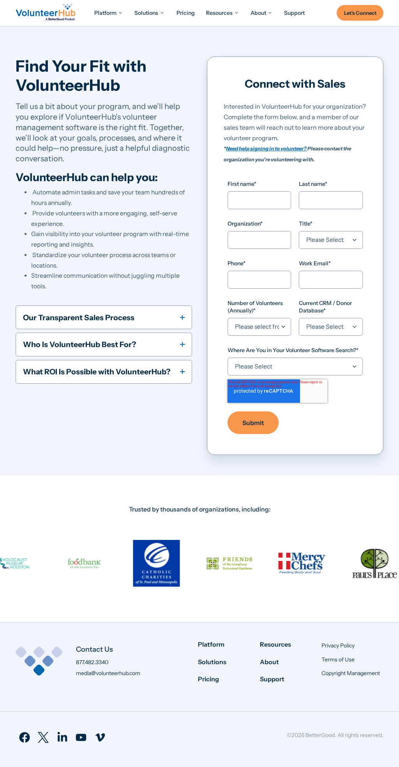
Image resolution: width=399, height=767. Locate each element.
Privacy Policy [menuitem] (338, 645)
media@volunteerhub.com (108, 673)
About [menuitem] (269, 662)
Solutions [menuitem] (212, 662)
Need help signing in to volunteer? (266, 148)
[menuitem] (108, 13)
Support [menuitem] (272, 679)
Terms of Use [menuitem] (338, 659)
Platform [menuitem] (211, 644)
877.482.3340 (92, 662)
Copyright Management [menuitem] (350, 673)
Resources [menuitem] (275, 644)
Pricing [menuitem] (208, 679)
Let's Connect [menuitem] (360, 13)
